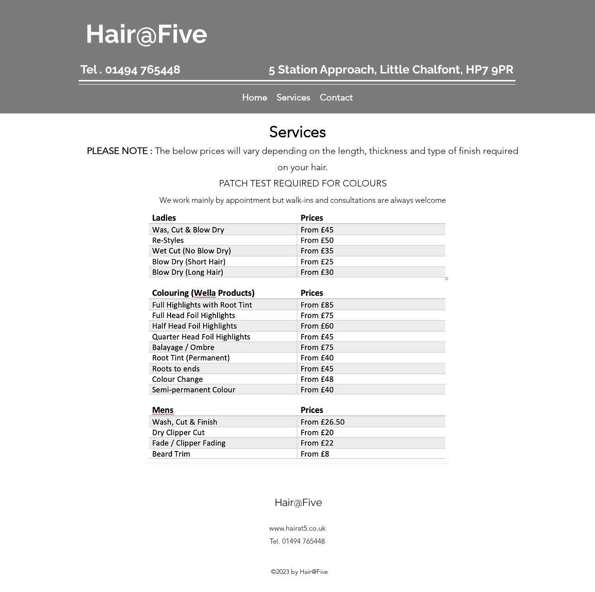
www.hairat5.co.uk (297, 528)
